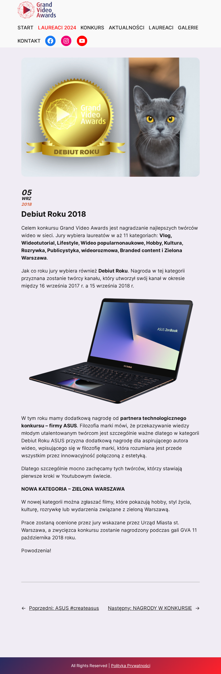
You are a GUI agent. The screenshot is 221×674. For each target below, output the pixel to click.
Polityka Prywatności (130, 665)
